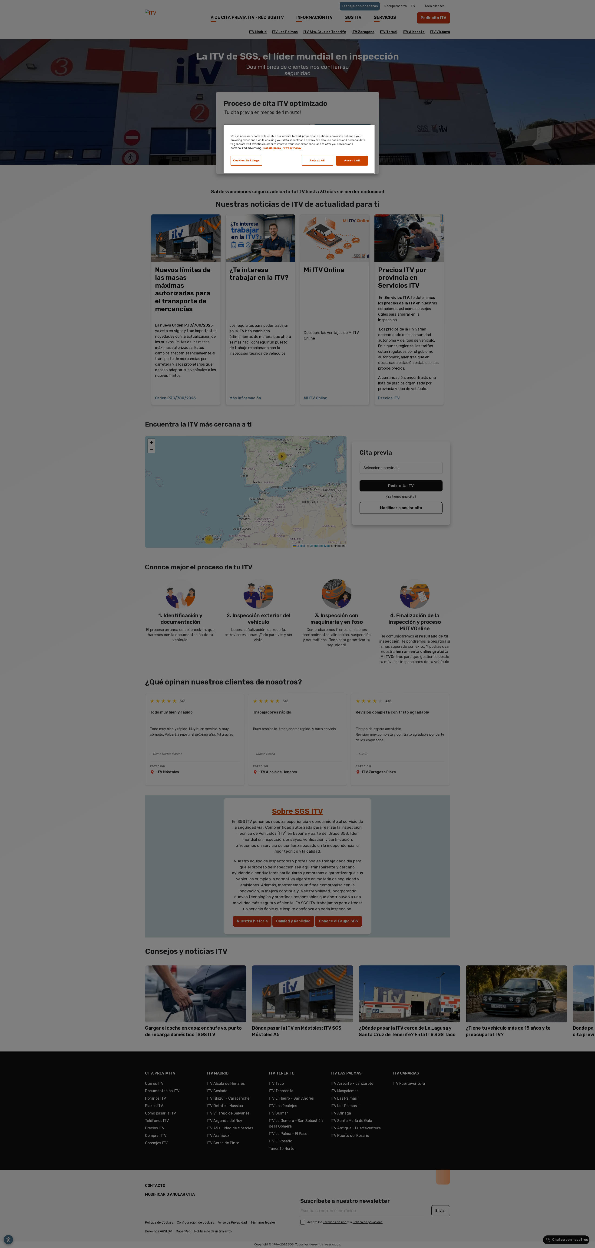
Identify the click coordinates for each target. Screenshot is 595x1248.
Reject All (317, 160)
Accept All (352, 160)
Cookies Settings (246, 160)
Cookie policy (272, 148)
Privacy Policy (291, 148)
